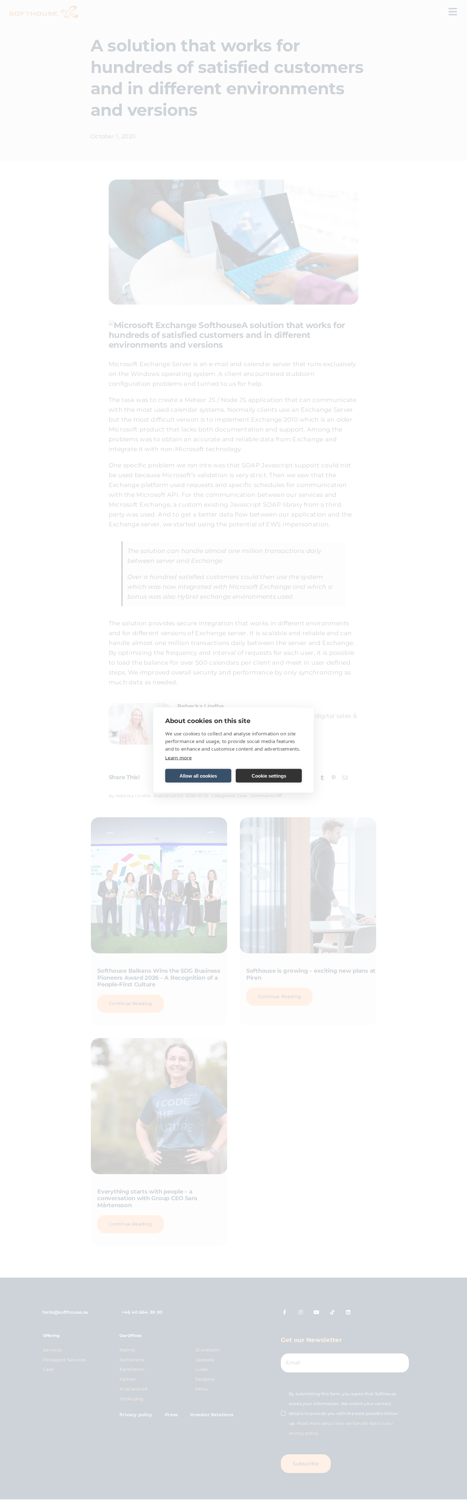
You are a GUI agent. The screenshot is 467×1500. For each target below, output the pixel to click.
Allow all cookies (198, 775)
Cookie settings (269, 775)
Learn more (178, 757)
